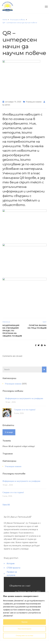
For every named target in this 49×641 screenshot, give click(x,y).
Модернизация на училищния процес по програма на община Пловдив (12, 330)
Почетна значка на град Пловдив (37, 326)
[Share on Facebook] (35, 345)
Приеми (24, 622)
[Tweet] (38, 345)
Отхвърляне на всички (24, 635)
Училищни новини (34, 102)
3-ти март (9, 432)
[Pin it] (42, 345)
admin (7, 105)
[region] (24, 616)
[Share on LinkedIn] (45, 345)
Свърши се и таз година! (24, 410)
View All (6, 505)
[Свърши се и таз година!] (7, 412)
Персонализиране (24, 629)
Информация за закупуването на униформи (24, 398)
